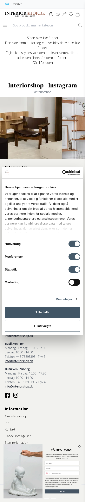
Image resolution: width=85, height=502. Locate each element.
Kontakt (10, 429)
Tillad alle (42, 312)
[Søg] (80, 25)
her (57, 486)
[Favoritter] (70, 14)
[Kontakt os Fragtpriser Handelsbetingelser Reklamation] (51, 14)
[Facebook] (7, 395)
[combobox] (48, 473)
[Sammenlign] (64, 14)
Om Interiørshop (16, 416)
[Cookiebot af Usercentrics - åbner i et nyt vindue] (62, 172)
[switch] (74, 256)
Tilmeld (62, 491)
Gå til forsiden (42, 62)
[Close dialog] (79, 446)
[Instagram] (15, 395)
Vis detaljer (64, 299)
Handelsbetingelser (18, 436)
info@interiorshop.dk (19, 336)
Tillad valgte (42, 326)
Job (7, 423)
